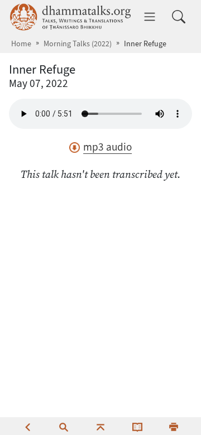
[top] (100, 426)
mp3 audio (107, 147)
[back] (27, 426)
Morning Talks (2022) (78, 43)
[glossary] (137, 426)
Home (21, 43)
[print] (174, 426)
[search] (64, 426)
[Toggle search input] (178, 16)
